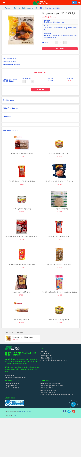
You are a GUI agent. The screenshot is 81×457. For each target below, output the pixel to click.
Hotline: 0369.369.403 (13, 388)
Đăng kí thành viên (11, 386)
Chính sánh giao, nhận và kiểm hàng (52, 386)
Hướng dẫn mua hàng (12, 383)
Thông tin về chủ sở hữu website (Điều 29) (54, 360)
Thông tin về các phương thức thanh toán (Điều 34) (57, 394)
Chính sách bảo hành (48, 392)
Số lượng (45, 43)
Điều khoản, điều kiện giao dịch (51, 383)
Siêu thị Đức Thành (25, 411)
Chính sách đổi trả (47, 388)
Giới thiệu (44, 351)
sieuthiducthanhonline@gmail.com (15, 377)
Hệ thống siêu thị (46, 356)
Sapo (15, 415)
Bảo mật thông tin (46, 358)
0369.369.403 (9, 375)
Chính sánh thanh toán (48, 390)
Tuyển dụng (45, 353)
